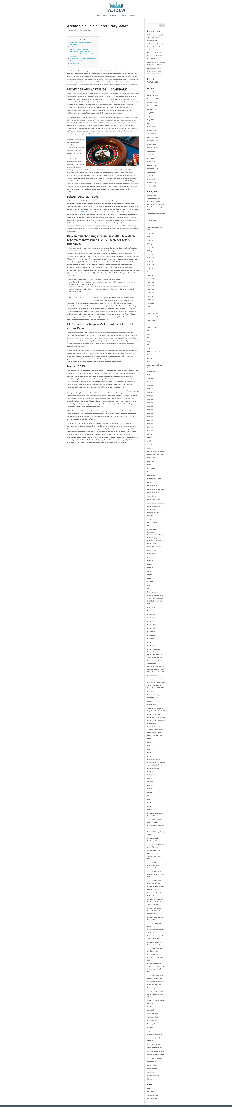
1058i (149, 272)
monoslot (150, 639)
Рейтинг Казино (152, 1068)
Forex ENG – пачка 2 (154, 547)
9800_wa (150, 413)
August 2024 (151, 151)
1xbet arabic (151, 310)
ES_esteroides (152, 526)
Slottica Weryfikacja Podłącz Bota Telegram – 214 (155, 957)
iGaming (150, 581)
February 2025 (152, 130)
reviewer (150, 785)
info (148, 585)
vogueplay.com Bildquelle (79, 212)
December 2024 (152, 137)
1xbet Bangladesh (153, 313)
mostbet (150, 642)
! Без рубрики (152, 195)
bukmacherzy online (154, 478)
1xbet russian (151, 324)
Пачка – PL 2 (151, 1065)
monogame (151, 635)
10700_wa (150, 286)
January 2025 (151, 134)
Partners (123, 15)
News (149, 701)
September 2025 (152, 106)
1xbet (149, 306)
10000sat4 (150, 233)
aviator (149, 448)
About (105, 15)
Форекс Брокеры (153, 1075)
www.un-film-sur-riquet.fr (155, 1054)
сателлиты (151, 1072)
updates (150, 1027)
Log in (149, 1088)
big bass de (151, 468)
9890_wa (150, 423)
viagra (149, 1031)
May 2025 (150, 120)
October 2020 (152, 186)
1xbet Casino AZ (152, 317)
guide (149, 578)
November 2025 (152, 99)
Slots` (149, 806)
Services (113, 15)
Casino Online (152, 496)
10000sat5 (150, 237)
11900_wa (150, 299)
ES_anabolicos (152, 522)
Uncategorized (87, 30)
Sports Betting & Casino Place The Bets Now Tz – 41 (155, 994)
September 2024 (152, 148)
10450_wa (150, 265)
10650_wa (150, 282)
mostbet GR (151, 646)
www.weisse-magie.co (154, 1058)
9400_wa (150, 389)
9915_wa (150, 430)
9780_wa (150, 409)
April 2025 (150, 123)
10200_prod (151, 251)
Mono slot (150, 621)
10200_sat (150, 254)
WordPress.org (152, 1098)
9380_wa (150, 385)
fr (147, 557)
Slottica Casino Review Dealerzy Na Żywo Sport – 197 (156, 874)
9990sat (150, 437)
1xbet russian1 (152, 327)
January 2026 (151, 92)
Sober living (151, 988)
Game (149, 571)
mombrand (151, 614)
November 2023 (152, 168)
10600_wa (150, 279)
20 (148, 331)
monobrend (151, 632)
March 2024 (151, 161)
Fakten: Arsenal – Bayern (78, 47)
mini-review (151, 607)
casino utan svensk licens (155, 503)
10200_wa (150, 258)
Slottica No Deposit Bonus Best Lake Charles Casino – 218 (155, 910)
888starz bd (151, 371)
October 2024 (152, 144)
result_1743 (151, 775)
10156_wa (150, 247)
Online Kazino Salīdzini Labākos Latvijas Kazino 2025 (155, 46)
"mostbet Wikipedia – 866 (156, 213)
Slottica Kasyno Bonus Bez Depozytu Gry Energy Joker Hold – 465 (155, 901)
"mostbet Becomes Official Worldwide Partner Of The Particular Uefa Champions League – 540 (156, 204)
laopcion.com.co (152, 592)
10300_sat (150, 261)
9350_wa (150, 382)
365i (148, 348)
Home (99, 15)
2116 (149, 334)
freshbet (150, 560)
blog (148, 472)
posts (149, 752)
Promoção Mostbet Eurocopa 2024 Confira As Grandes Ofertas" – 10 (156, 762)
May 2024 (150, 158)
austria (149, 444)
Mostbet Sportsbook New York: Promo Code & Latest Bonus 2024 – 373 (156, 685)
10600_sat (150, 275)
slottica (149, 809)
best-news (150, 461)
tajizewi (71, 30)
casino (149, 482)
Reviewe (150, 782)
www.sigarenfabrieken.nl (155, 1051)
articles (149, 441)
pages (149, 738)
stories (149, 1006)
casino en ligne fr (153, 492)
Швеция (150, 1079)
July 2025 (150, 113)
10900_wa (150, 292)
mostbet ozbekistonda (155, 679)
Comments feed (152, 1095)
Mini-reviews (151, 611)
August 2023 (151, 172)
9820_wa (150, 416)
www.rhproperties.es (154, 1044)
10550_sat (150, 268)
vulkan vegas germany (154, 1034)
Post (148, 749)
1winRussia (151, 303)
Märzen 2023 (74, 63)
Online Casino (152, 704)
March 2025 (151, 127)
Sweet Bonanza (152, 1013)
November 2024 (152, 141)
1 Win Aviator (151, 220)
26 (148, 345)
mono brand (151, 618)
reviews (149, 789)
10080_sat (150, 240)
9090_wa (150, 375)
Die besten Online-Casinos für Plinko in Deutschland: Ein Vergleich (156, 55)
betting (149, 465)
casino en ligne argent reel (156, 489)
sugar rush (150, 1010)
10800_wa (150, 289)
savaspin (150, 792)
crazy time (150, 519)
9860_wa (150, 420)
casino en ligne (152, 485)
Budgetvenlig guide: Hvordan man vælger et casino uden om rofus (155, 71)
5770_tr (149, 358)
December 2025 (152, 95)
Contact (132, 15)
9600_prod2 (151, 396)
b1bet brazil (151, 458)
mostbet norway (152, 675)
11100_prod (151, 296)
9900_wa (150, 427)
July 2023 (150, 175)
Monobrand (151, 628)
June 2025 (150, 116)
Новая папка (151, 1061)
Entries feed (151, 1091)
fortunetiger (151, 554)
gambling (150, 567)
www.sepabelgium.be (154, 1047)
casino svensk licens (153, 499)
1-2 (148, 223)
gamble (149, 564)
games (149, 574)
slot (148, 799)
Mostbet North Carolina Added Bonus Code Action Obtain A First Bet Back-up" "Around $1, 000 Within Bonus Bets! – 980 (155, 666)
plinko (149, 742)
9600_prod (151, 392)
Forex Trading (151, 550)
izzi (148, 588)
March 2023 (151, 179)
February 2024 (152, 165)
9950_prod (151, 434)
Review (149, 778)
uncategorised (152, 1020)
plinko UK (150, 745)
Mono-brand (151, 625)
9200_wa (150, 378)
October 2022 (152, 182)
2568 (149, 341)
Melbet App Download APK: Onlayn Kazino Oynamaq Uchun (155, 37)
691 (148, 361)
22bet (149, 338)
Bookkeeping (151, 475)
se (148, 796)
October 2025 (152, 102)
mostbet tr (151, 691)
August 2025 (151, 109)
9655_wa (150, 399)
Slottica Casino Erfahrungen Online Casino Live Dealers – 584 (155, 865)
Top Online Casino (153, 1017)
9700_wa (150, 406)
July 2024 (150, 155)
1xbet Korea (151, 320)
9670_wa (150, 402)
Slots (149, 803)
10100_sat (150, 244)
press (149, 756)
